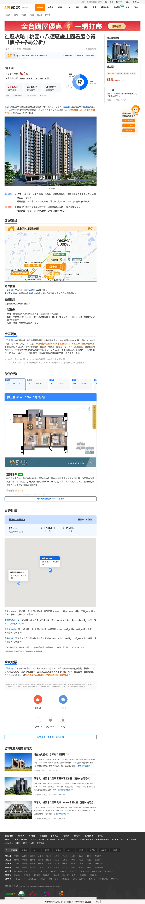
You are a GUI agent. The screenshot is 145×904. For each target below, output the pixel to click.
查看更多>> (99, 856)
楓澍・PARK (10, 611)
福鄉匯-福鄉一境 (12, 620)
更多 (136, 7)
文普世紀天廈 (53, 879)
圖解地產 (46, 875)
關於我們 (20, 836)
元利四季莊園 (84, 871)
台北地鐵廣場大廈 (30, 879)
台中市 (35, 850)
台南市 (69, 850)
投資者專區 (9, 836)
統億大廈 (92, 879)
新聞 (127, 7)
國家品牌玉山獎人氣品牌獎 (32, 899)
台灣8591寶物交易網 (86, 839)
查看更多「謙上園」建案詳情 (50, 737)
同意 (97, 902)
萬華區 (81, 856)
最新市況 (65, 875)
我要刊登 (119, 2)
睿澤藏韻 (9, 638)
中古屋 (50, 7)
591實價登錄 (51, 839)
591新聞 (41, 839)
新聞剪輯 (43, 836)
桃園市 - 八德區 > (17, 520)
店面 (77, 7)
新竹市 (81, 850)
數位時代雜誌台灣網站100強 (47, 899)
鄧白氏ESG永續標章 (21, 899)
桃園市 (24, 15)
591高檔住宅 (62, 839)
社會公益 (54, 836)
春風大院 (53, 871)
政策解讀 (27, 875)
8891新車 (115, 839)
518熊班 (134, 839)
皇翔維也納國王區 (79, 879)
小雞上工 (17, 843)
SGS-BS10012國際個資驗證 (61, 899)
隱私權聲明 (89, 836)
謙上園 (39, 15)
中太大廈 (17, 879)
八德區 (31, 15)
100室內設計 (73, 839)
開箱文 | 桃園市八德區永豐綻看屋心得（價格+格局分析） (122, 95)
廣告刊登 (32, 836)
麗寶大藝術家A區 (12, 629)
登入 (106, 2)
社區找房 (105, 7)
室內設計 (117, 7)
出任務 (25, 843)
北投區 (89, 856)
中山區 (16, 856)
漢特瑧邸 (63, 871)
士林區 (56, 856)
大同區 (72, 856)
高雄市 (58, 850)
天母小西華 (65, 879)
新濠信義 (73, 871)
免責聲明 (65, 836)
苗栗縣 (103, 850)
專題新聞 (83, 875)
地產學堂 (36, 875)
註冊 (111, 2)
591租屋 (7, 839)
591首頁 (7, 15)
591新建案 (24, 839)
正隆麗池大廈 (103, 879)
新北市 (24, 850)
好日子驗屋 (40, 843)
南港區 (64, 867)
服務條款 (77, 836)
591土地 (33, 839)
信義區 (32, 856)
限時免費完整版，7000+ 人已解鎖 (50, 499)
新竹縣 (92, 850)
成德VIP (42, 879)
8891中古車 (124, 839)
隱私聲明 (88, 902)
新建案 (40, 7)
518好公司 (8, 843)
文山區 (89, 860)
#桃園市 (109, 100)
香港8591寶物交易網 (102, 839)
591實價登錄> (17, 95)
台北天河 (44, 871)
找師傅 (32, 843)
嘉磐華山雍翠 (97, 871)
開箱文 (47, 15)
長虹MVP (34, 871)
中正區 (64, 856)
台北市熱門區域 (11, 850)
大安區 (24, 856)
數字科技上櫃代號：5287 (11, 899)
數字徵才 (101, 836)
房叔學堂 (17, 875)
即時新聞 (56, 875)
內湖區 (40, 856)
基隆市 (115, 850)
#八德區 (117, 100)
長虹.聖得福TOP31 (21, 871)
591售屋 (15, 839)
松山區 (48, 856)
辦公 (86, 7)
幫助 (127, 2)
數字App (136, 2)
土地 (68, 7)
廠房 (94, 7)
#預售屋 (124, 100)
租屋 (60, 7)
